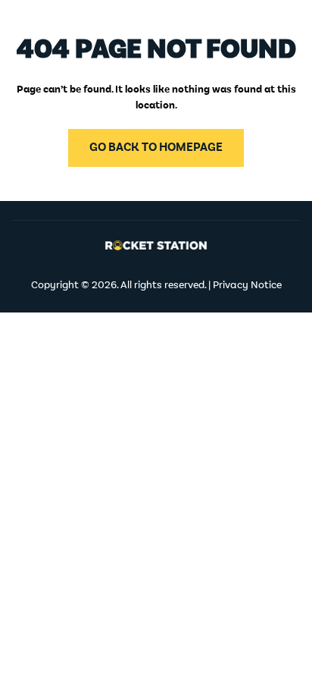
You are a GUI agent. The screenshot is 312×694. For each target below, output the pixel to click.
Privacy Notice (247, 285)
